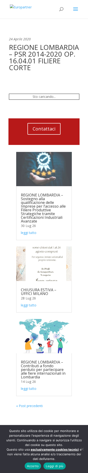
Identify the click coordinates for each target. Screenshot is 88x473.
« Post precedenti (29, 406)
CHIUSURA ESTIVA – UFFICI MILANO (38, 291)
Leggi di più (54, 466)
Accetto (33, 466)
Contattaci (44, 129)
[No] (82, 449)
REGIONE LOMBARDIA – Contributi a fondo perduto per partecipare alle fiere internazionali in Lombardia (43, 370)
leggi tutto (28, 232)
